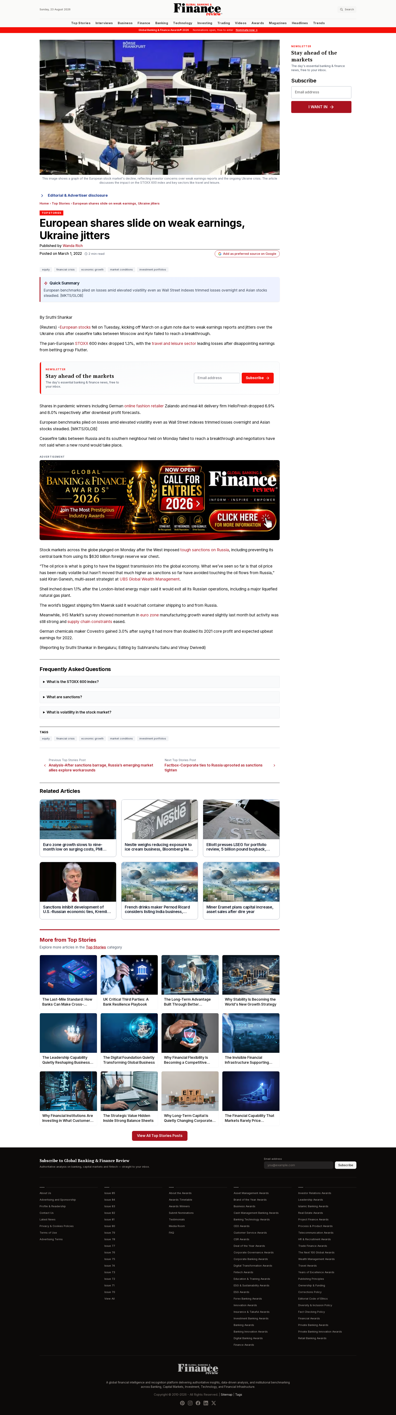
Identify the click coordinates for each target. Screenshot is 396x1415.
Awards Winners (179, 1206)
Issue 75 (109, 1259)
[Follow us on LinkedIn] (206, 1403)
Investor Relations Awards (314, 1193)
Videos (240, 23)
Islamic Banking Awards (313, 1206)
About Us (45, 1193)
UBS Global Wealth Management (150, 579)
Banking (161, 23)
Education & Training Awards (252, 1278)
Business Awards (244, 1206)
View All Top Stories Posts (160, 1136)
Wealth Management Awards (316, 1259)
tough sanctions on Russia (204, 550)
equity (46, 269)
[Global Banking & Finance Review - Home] (198, 9)
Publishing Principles (311, 1278)
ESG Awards (241, 1292)
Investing (204, 23)
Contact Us (47, 1212)
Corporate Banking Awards (251, 1259)
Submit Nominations (181, 1212)
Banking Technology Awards (252, 1219)
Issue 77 (109, 1245)
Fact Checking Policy (311, 1311)
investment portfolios (152, 269)
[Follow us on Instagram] (190, 1403)
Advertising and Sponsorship (58, 1199)
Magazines (278, 23)
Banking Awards (244, 1325)
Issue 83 (109, 1206)
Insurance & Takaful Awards (252, 1311)
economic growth (92, 269)
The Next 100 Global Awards (316, 1252)
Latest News (47, 1219)
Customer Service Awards (250, 1232)
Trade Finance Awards (312, 1245)
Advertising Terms (51, 1239)
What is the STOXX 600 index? (73, 682)
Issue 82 (109, 1212)
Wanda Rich (73, 246)
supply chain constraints (89, 621)
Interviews (104, 23)
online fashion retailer (144, 406)
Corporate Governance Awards (254, 1252)
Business (125, 23)
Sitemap (226, 1394)
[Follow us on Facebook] (198, 1403)
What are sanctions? (64, 697)
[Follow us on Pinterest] (182, 1403)
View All (109, 1298)
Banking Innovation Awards (251, 1331)
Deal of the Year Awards (249, 1245)
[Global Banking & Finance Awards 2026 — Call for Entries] (160, 500)
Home (44, 203)
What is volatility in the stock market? (79, 712)
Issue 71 (109, 1285)
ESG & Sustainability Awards (251, 1285)
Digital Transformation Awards (253, 1265)
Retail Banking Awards (312, 1338)
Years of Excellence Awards (316, 1272)
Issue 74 (109, 1265)
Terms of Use (48, 1232)
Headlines (300, 23)
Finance (144, 23)
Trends (319, 23)
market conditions (121, 269)
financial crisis (65, 269)
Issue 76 (109, 1252)
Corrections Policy (310, 1292)
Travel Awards (307, 1265)
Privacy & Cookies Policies (57, 1226)
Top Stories (81, 23)
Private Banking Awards (313, 1325)
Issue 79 (109, 1232)
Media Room (177, 1226)
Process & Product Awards (315, 1226)
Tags (238, 1394)
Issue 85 (109, 1193)
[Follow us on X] (213, 1403)
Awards (257, 23)
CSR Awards (241, 1239)
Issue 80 (109, 1226)
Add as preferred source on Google (249, 253)
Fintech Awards (243, 1272)
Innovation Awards (245, 1305)
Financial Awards (309, 1318)
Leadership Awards (310, 1199)
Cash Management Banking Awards (256, 1212)
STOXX (81, 343)
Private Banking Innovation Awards (320, 1331)
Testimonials (177, 1219)
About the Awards (180, 1193)
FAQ (171, 1232)
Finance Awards (244, 1344)
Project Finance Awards (313, 1219)
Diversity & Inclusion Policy (315, 1305)
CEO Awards (242, 1226)
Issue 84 (109, 1199)
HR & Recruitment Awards (314, 1239)
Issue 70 (109, 1292)
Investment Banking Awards (251, 1318)
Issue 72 (109, 1278)
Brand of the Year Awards (250, 1199)
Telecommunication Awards (316, 1232)
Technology (182, 23)
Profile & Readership (53, 1206)
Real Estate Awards (310, 1212)
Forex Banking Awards (248, 1298)
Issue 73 (109, 1272)
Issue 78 (109, 1239)
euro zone (149, 615)
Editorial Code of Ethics (313, 1298)
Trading (223, 23)
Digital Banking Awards (248, 1338)
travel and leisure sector (174, 343)
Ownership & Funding (311, 1285)
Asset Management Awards (251, 1193)
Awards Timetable (180, 1199)
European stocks (75, 327)
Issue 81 (109, 1219)
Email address (273, 1158)
